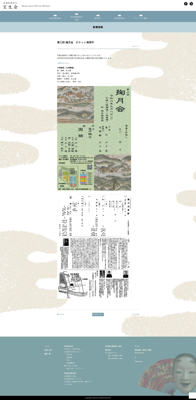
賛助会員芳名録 (139, 353)
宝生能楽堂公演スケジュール (72, 379)
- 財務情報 (68, 357)
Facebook (139, 361)
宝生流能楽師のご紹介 (77, 18)
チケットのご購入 (141, 18)
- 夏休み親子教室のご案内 (114, 358)
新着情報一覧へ (98, 314)
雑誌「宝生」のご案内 (70, 365)
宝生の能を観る (55, 18)
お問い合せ (48, 350)
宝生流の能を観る (70, 373)
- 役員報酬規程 (69, 363)
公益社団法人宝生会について (72, 352)
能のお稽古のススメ (111, 353)
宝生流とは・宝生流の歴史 (72, 349)
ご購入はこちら (63, 63)
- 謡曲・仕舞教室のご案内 (114, 355)
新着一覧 (47, 354)
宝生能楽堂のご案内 (70, 376)
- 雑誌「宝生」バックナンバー (74, 368)
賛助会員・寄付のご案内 (143, 350)
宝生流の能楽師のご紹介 (113, 346)
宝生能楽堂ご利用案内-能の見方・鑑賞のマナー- (78, 381)
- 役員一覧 (68, 354)
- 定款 (67, 360)
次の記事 (61, 314)
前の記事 (135, 314)
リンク (137, 346)
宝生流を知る (119, 18)
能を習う (98, 18)
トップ (46, 346)
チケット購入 (68, 384)
